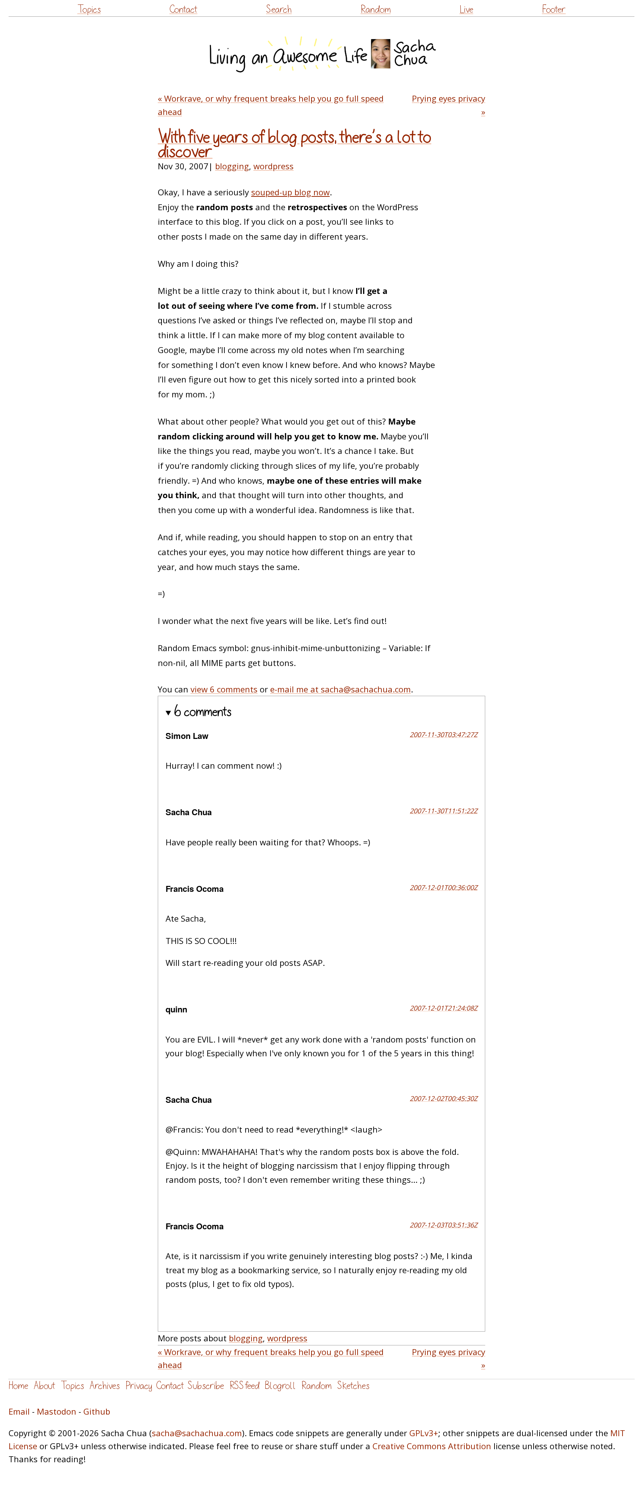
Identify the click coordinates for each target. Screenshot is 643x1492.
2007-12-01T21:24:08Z (443, 1007)
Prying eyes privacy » (448, 105)
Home (18, 1386)
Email (19, 1411)
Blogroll (280, 1386)
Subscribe (206, 1386)
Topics (89, 9)
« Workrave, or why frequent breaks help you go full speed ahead (271, 105)
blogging (232, 166)
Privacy (138, 1386)
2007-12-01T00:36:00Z (443, 887)
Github (96, 1411)
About (44, 1386)
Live (466, 9)
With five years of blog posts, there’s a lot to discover (294, 144)
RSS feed (244, 1386)
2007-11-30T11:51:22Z (443, 810)
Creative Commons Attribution (431, 1445)
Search (279, 9)
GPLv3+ (423, 1432)
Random (376, 9)
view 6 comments (224, 689)
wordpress (273, 166)
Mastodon (56, 1411)
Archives (105, 1386)
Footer (554, 9)
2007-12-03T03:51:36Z (443, 1224)
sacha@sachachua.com (197, 1432)
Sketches (353, 1386)
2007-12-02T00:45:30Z (443, 1098)
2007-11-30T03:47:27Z (443, 734)
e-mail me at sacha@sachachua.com (340, 689)
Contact (183, 9)
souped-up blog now (290, 192)
